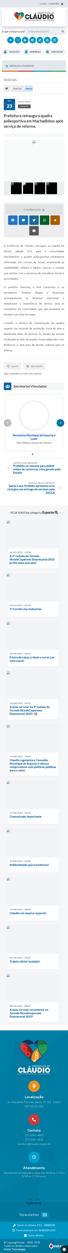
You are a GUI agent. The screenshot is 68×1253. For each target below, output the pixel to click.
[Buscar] (63, 31)
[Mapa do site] (47, 40)
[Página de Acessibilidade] (54, 40)
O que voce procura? (13, 31)
